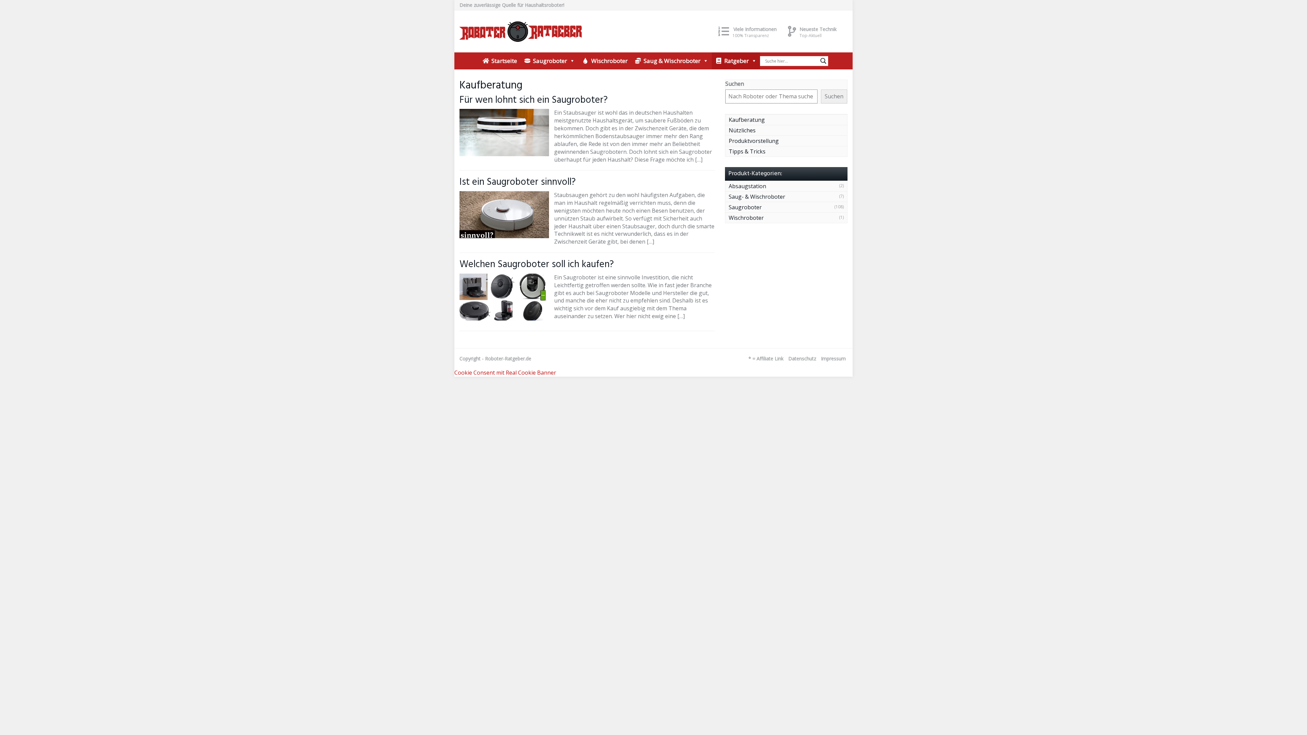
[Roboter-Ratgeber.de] (520, 31)
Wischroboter (609, 61)
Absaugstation (747, 186)
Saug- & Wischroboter (757, 196)
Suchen (734, 83)
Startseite (504, 61)
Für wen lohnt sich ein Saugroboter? (533, 100)
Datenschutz (802, 358)
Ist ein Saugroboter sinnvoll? (517, 182)
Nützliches (742, 130)
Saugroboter (550, 61)
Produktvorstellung (754, 141)
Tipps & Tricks (747, 151)
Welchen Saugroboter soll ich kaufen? (536, 264)
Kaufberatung (747, 120)
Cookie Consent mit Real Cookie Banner (505, 372)
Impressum (833, 358)
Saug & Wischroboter (672, 61)
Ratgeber (736, 61)
